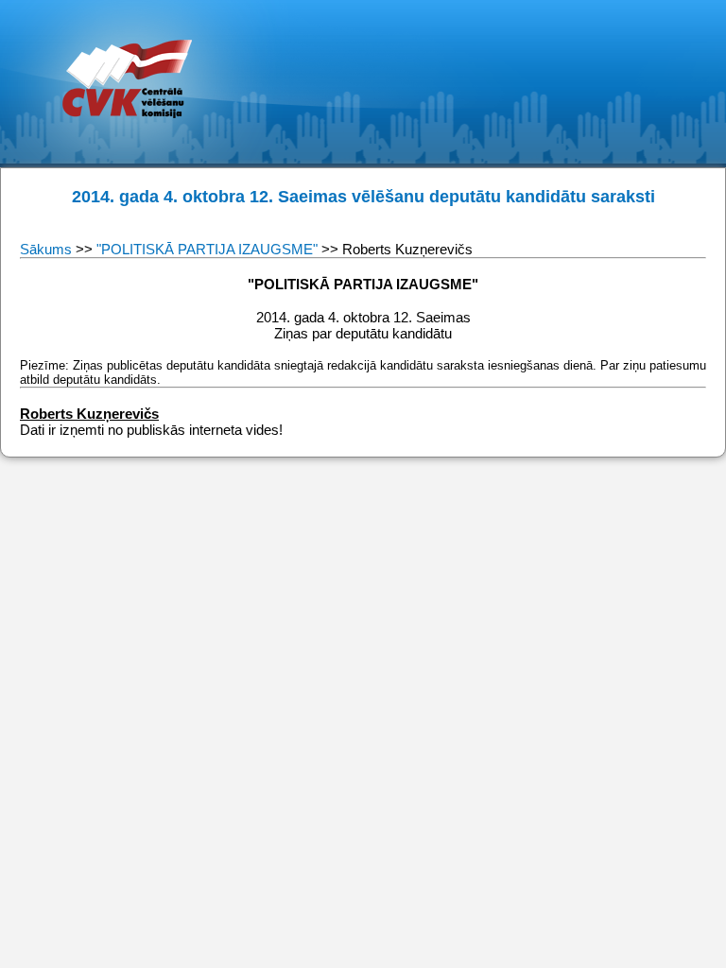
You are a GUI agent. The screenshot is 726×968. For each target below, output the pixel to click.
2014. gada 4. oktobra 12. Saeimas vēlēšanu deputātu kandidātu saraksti (363, 196)
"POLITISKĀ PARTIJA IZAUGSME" (207, 249)
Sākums (48, 249)
